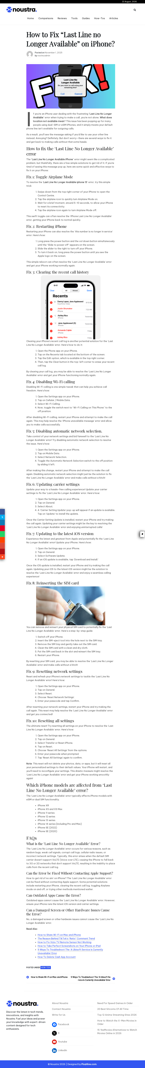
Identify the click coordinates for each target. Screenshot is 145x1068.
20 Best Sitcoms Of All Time (113, 1009)
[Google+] (2, 546)
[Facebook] (2, 512)
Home (30, 18)
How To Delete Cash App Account (57, 957)
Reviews (62, 18)
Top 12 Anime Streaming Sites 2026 (117, 1014)
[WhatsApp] (2, 534)
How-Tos (99, 18)
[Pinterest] (2, 528)
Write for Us (58, 1014)
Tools (74, 18)
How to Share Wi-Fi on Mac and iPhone (59, 934)
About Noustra (60, 1003)
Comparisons (45, 18)
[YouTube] (2, 551)
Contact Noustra (61, 1009)
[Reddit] (2, 540)
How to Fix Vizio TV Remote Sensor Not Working (64, 942)
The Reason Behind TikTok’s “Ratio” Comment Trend (66, 938)
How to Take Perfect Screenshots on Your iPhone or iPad (69, 945)
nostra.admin (44, 55)
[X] (2, 517)
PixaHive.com (89, 1064)
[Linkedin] (2, 522)
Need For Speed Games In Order (115, 1003)
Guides (86, 18)
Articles (113, 18)
